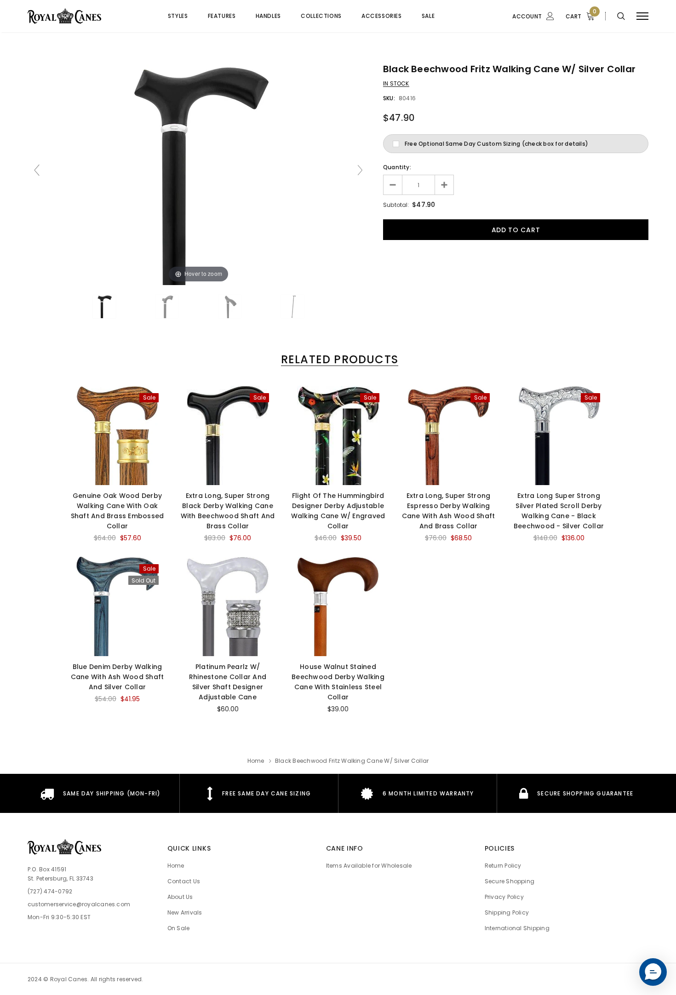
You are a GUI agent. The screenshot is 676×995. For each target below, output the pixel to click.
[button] (653, 972)
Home (255, 761)
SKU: (389, 98)
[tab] (338, 359)
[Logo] (80, 16)
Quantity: (397, 167)
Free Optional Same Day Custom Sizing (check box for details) (496, 144)
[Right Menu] (642, 16)
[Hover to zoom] (198, 174)
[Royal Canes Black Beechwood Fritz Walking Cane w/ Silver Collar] (104, 307)
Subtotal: (396, 205)
